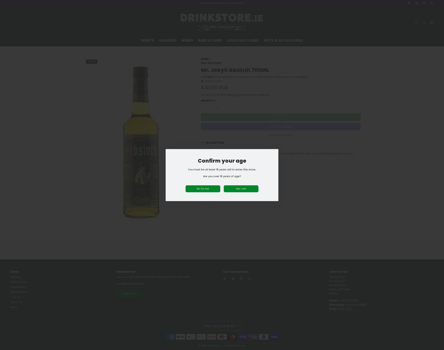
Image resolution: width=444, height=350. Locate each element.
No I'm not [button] (203, 188)
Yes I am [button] (241, 188)
